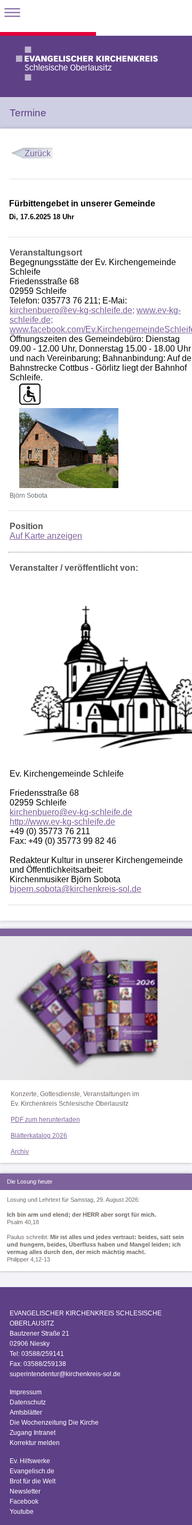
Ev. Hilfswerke (30, 1461)
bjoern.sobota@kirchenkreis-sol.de (75, 888)
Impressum (26, 1392)
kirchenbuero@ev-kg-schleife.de (71, 812)
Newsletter (25, 1491)
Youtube (22, 1511)
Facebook (24, 1501)
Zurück (38, 153)
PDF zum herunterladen (45, 1119)
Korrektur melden (35, 1443)
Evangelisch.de (32, 1471)
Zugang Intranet (32, 1432)
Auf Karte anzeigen (46, 535)
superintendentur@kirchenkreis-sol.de (65, 1374)
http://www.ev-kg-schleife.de (62, 821)
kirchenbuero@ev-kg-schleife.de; (72, 310)
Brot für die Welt (32, 1481)
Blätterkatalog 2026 (39, 1135)
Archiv (20, 1151)
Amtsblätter (26, 1412)
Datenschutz (28, 1402)
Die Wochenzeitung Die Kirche (54, 1422)
